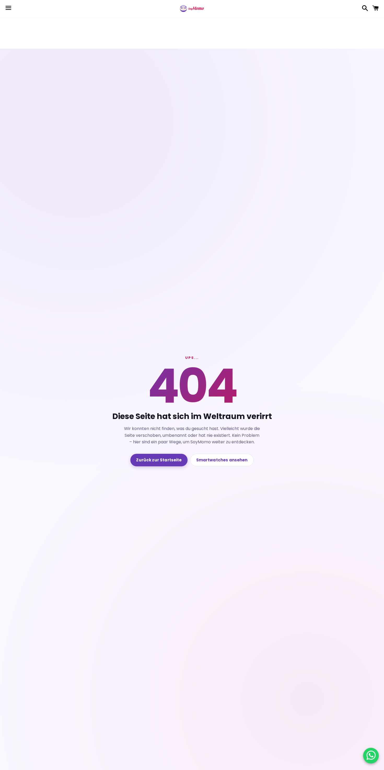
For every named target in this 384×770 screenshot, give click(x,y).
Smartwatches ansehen (222, 460)
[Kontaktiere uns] (371, 755)
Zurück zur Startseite (159, 460)
